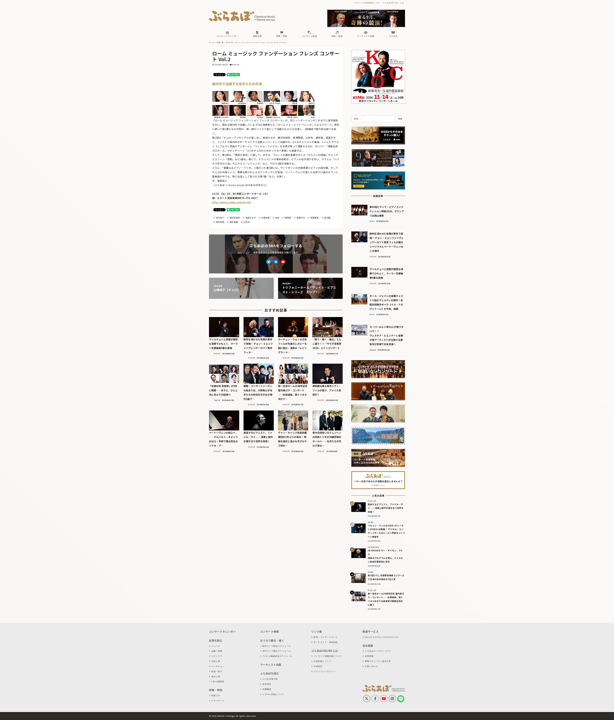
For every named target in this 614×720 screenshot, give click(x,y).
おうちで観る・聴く (272, 640)
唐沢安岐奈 (234, 217)
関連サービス (370, 631)
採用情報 (369, 656)
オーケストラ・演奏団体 (326, 642)
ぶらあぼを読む (269, 673)
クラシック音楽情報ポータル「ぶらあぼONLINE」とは (379, 2)
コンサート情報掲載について (328, 656)
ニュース (215, 645)
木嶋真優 (265, 217)
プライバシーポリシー (324, 671)
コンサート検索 (269, 631)
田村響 (327, 217)
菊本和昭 (219, 222)
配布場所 (266, 684)
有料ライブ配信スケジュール (276, 650)
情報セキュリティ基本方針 (378, 661)
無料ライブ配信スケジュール (276, 645)
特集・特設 (215, 690)
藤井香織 (233, 222)
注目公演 (215, 661)
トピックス (216, 656)
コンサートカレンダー (222, 631)
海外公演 (215, 676)
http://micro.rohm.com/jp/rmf (231, 202)
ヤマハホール (217, 700)
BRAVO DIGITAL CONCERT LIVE (381, 637)
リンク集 (316, 631)
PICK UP (235, 64)
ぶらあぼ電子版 (270, 678)
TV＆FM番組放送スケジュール (277, 656)
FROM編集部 (217, 681)
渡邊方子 (300, 217)
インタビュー (217, 666)
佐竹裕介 (219, 217)
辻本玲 (246, 222)
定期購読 (266, 689)
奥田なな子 (250, 217)
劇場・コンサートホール (326, 637)
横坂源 (287, 217)
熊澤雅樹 (314, 217)
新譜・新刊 (216, 671)
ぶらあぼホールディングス (378, 650)
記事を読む (215, 640)
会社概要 (367, 645)
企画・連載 (216, 650)
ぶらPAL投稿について (273, 694)
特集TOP (215, 695)
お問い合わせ (371, 666)
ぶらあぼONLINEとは (324, 651)
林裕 (277, 217)
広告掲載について (322, 661)
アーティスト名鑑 (270, 664)
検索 (400, 118)
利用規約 (318, 666)
